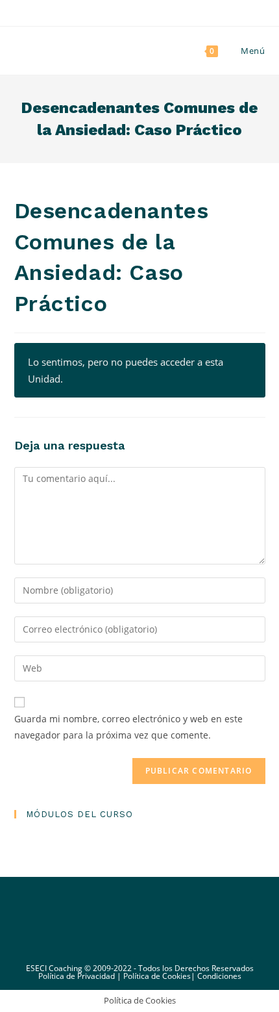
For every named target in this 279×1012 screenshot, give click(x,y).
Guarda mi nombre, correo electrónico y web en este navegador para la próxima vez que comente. (128, 727)
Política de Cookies (157, 975)
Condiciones (219, 975)
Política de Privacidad (76, 975)
